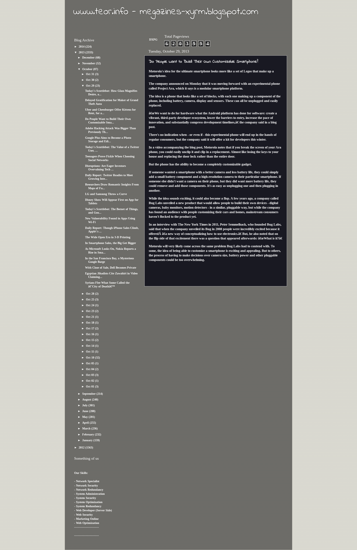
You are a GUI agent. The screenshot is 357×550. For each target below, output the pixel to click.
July (85, 405)
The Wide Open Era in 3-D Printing (107, 237)
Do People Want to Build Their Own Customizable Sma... (108, 120)
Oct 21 (90, 316)
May (85, 416)
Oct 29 (90, 85)
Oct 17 (90, 328)
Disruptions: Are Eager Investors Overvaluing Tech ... (105, 167)
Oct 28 (90, 293)
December (88, 57)
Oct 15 (90, 340)
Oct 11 (90, 351)
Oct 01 (90, 386)
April (86, 422)
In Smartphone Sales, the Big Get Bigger (110, 243)
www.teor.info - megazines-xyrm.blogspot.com (165, 12)
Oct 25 (90, 299)
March (86, 428)
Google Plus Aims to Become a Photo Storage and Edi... (108, 139)
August (87, 399)
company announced (169, 83)
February (88, 434)
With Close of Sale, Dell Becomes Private (110, 267)
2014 (82, 46)
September (89, 393)
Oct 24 (90, 305)
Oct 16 (90, 334)
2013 (82, 52)
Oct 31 (90, 74)
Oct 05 (90, 363)
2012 (82, 447)
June (85, 411)
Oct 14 (90, 345)
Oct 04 (90, 369)
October (87, 69)
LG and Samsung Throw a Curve (106, 194)
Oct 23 (90, 311)
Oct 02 (90, 380)
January (87, 440)
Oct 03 (90, 375)
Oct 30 (90, 79)
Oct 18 (90, 322)
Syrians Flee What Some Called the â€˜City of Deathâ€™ (107, 284)
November (89, 63)
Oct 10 (90, 357)
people (227, 229)
